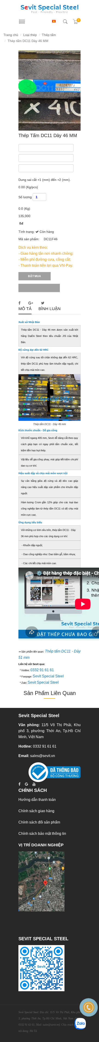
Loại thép (30, 35)
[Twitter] (44, 303)
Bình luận (49, 309)
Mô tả (25, 309)
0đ (21, 223)
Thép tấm (49, 35)
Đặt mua (34, 276)
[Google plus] (31, 303)
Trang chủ (10, 35)
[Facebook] (20, 303)
